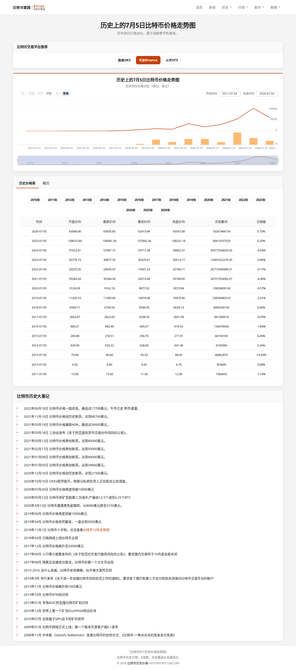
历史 (225, 7)
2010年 (35, 200)
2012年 (70, 200)
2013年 (87, 200)
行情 (241, 7)
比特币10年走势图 (96, 530)
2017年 (156, 200)
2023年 (260, 200)
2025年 (148, 210)
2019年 (191, 200)
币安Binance (148, 60)
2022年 (243, 200)
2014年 (104, 200)
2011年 (52, 200)
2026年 (165, 210)
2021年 (226, 200)
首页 (199, 7)
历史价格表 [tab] (27, 183)
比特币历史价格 (137, 663)
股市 (257, 7)
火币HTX (172, 60)
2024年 (131, 210)
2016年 (139, 200)
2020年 (208, 200)
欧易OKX (124, 60)
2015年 (122, 200)
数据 (274, 7)
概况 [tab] (46, 183)
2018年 (174, 200)
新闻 (212, 7)
